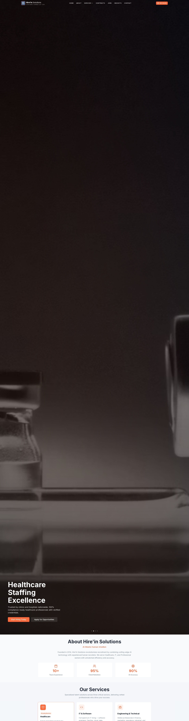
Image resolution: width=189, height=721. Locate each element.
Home (71, 3)
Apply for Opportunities (44, 619)
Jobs (110, 3)
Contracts (100, 3)
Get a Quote (162, 3)
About (78, 3)
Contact (127, 3)
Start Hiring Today (18, 619)
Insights (117, 3)
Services (87, 3)
